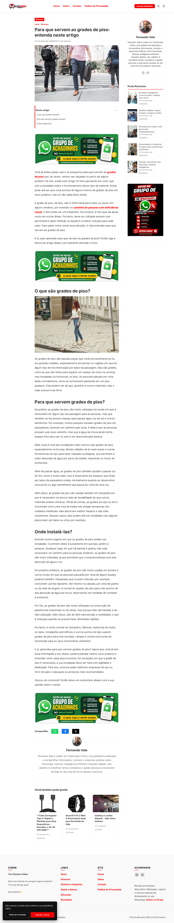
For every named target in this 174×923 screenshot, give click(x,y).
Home (56, 6)
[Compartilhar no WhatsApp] (54, 731)
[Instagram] (143, 72)
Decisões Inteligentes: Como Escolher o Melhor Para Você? (149, 95)
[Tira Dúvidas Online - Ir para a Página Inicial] (17, 6)
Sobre (66, 6)
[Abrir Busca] (158, 6)
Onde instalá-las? (44, 124)
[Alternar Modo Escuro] (164, 6)
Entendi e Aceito (42, 915)
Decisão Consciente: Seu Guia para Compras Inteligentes (150, 164)
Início (37, 24)
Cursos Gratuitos (145, 6)
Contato (77, 6)
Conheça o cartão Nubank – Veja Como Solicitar (105, 818)
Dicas (64, 874)
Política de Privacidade (96, 6)
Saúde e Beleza (69, 889)
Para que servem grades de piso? (51, 119)
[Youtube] (148, 72)
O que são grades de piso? (48, 115)
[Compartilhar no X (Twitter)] (75, 731)
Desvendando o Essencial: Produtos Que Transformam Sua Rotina (151, 147)
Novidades (66, 899)
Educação (66, 894)
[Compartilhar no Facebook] (65, 731)
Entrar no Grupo (154, 899)
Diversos (39, 19)
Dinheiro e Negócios (71, 884)
